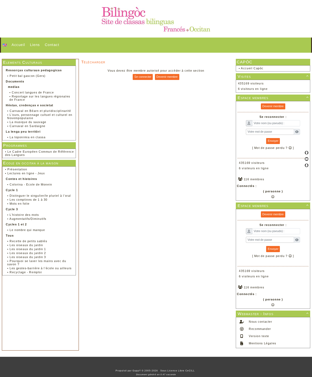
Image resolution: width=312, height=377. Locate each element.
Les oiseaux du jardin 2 (28, 253)
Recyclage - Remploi (26, 272)
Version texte (258, 336)
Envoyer (273, 140)
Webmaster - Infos (273, 313)
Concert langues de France (33, 92)
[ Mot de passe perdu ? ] (273, 147)
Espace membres (273, 97)
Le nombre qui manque (27, 230)
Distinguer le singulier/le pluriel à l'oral (40, 195)
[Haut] (306, 152)
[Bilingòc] (156, 18)
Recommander (259, 328)
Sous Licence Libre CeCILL (178, 370)
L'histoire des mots (24, 214)
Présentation (17, 169)
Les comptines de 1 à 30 (28, 199)
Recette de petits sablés (28, 241)
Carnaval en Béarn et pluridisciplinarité (40, 110)
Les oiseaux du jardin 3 (28, 257)
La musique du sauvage (28, 122)
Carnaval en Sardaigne (28, 126)
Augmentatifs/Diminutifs (27, 218)
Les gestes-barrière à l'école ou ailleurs (41, 268)
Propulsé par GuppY (129, 370)
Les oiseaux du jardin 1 (28, 249)
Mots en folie (20, 203)
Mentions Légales (262, 343)
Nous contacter (260, 321)
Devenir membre (167, 76)
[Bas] (306, 165)
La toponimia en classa (28, 137)
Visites (273, 76)
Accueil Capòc (252, 68)
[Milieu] (306, 159)
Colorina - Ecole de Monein (31, 184)
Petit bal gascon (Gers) (28, 75)
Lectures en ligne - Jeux (26, 173)
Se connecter (142, 76)
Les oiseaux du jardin (26, 245)
